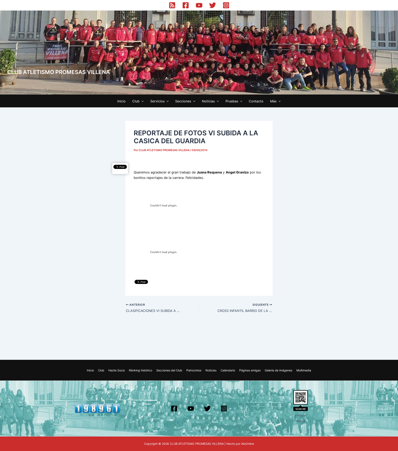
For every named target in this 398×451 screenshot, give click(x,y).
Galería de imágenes (278, 370)
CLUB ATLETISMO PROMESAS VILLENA (58, 72)
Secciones (183, 101)
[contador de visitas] (97, 408)
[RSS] (172, 5)
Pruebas (232, 101)
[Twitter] (212, 5)
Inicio (121, 101)
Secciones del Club (169, 370)
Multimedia (303, 370)
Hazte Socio (116, 370)
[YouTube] (199, 5)
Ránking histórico (140, 370)
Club (136, 101)
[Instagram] (226, 5)
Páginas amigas (250, 370)
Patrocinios (193, 370)
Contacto (256, 101)
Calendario (228, 370)
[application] (142, 101)
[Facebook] (185, 5)
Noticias (208, 101)
